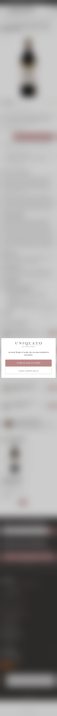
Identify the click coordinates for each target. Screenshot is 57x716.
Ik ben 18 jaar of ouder (28, 363)
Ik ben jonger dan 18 (28, 371)
